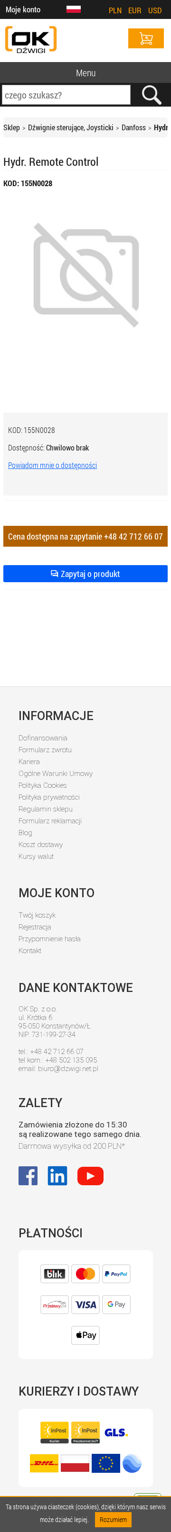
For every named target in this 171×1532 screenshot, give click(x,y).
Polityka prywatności (49, 797)
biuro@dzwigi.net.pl (68, 1068)
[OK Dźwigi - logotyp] (31, 40)
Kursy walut (36, 856)
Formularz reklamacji (50, 821)
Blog (25, 833)
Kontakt (30, 950)
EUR (135, 10)
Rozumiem (113, 1519)
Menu (85, 72)
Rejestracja (35, 927)
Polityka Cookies (43, 785)
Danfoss (134, 127)
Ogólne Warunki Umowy (56, 773)
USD (155, 10)
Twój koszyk (37, 915)
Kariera (29, 761)
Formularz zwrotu (45, 750)
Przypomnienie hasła (50, 939)
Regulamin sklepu (46, 809)
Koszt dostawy (41, 844)
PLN (115, 10)
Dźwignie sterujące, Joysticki (71, 127)
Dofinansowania (43, 738)
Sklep (11, 127)
